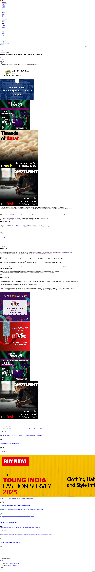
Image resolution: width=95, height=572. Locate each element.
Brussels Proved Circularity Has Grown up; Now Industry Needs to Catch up (10, 535)
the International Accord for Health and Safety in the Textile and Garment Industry (16, 225)
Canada (3, 233)
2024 (2, 15)
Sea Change (3, 11)
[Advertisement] (22, 211)
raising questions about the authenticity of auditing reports (86, 275)
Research (3, 5)
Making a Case (3, 12)
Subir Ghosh (3, 24)
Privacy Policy (7, 566)
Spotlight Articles (4, 3)
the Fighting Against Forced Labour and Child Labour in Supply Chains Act (19, 214)
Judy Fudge (3, 59)
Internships (3, 28)
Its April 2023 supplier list (30, 256)
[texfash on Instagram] (3, 560)
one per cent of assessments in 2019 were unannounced (38, 275)
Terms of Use (3, 566)
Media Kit (3, 20)
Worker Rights (3, 236)
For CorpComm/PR (12, 565)
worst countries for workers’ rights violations (55, 256)
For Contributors (4, 27)
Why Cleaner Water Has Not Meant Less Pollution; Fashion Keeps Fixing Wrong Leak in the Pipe (12, 436)
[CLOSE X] (1, 1)
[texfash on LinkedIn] (3, 35)
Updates (13, 563)
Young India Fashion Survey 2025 (6, 22)
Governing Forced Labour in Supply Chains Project (13, 218)
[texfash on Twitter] (1, 560)
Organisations (3, 33)
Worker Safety (3, 237)
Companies (3, 31)
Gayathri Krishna (4, 58)
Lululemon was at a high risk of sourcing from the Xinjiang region (41, 252)
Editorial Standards (5, 19)
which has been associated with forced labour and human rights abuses (61, 252)
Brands (2, 30)
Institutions (3, 32)
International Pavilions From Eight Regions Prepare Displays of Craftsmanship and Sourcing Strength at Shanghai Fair (15, 505)
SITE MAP (2, 0)
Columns (6, 563)
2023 (2, 16)
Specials (3, 4)
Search (85, 45)
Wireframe (3, 9)
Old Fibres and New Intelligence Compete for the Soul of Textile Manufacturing (10, 450)
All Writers (3, 25)
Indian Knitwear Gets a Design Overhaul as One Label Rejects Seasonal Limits (10, 542)
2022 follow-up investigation (5, 261)
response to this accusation (4, 253)
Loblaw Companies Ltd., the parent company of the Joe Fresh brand (21, 226)
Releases (3, 6)
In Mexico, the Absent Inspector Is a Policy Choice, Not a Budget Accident (9, 443)
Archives (3, 7)
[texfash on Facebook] (0, 560)
